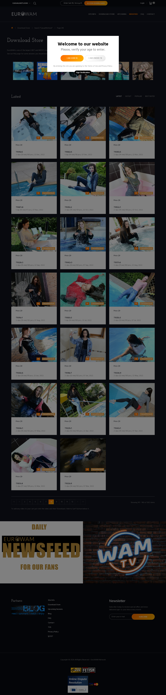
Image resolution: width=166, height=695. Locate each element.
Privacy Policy (107, 66)
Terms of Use (93, 66)
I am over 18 (72, 58)
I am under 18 (95, 58)
